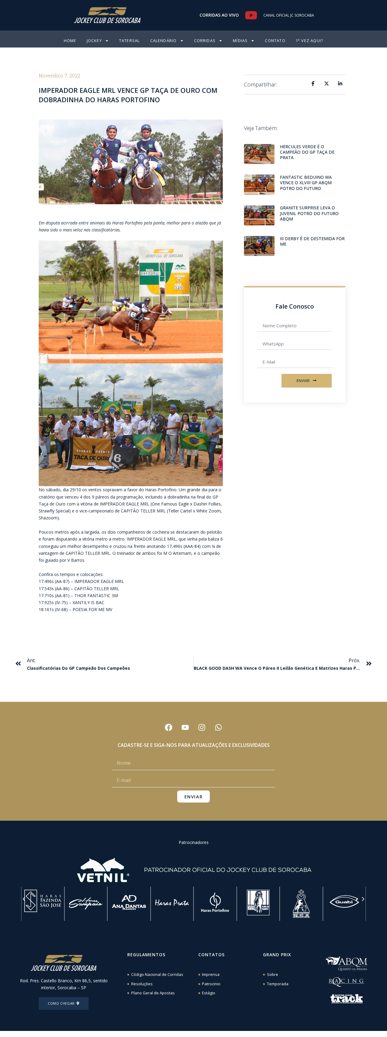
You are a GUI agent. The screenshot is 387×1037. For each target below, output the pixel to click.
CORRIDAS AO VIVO (219, 15)
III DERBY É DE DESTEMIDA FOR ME (312, 241)
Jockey (94, 40)
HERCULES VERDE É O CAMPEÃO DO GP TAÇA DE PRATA (307, 152)
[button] (24, 899)
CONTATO (275, 40)
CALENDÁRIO (163, 40)
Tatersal (129, 40)
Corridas (205, 40)
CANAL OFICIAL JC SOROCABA (288, 15)
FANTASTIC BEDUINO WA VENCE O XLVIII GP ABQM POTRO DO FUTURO (306, 182)
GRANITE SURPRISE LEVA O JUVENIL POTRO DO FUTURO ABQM (309, 213)
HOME (70, 40)
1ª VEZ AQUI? (309, 40)
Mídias (240, 40)
